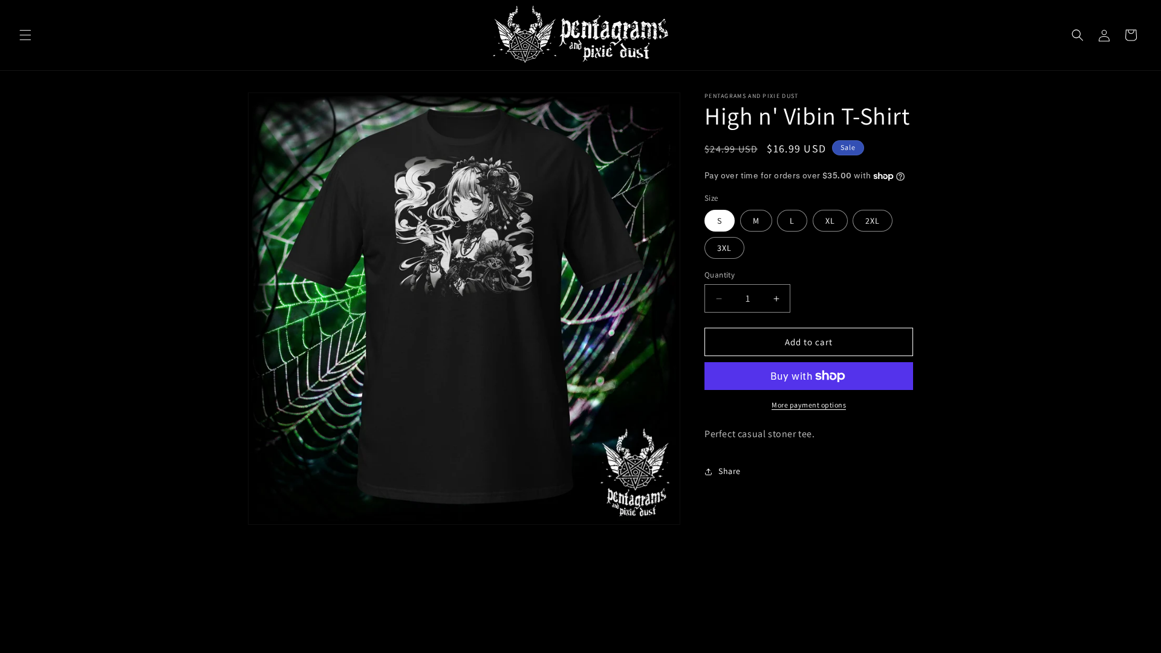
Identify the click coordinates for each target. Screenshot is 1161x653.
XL (830, 220)
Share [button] (729, 471)
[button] (25, 35)
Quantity (719, 275)
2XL (872, 220)
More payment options (809, 404)
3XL (724, 247)
